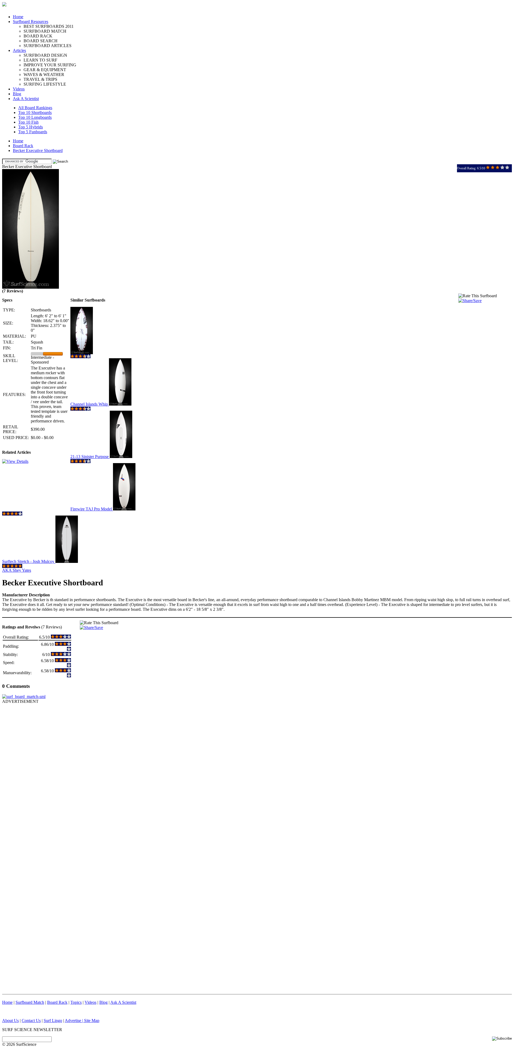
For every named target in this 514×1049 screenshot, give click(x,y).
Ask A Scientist (26, 98)
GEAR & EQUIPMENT (45, 69)
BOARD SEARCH (41, 41)
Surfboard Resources (30, 21)
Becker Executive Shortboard (38, 150)
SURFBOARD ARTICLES (47, 45)
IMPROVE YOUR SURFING (50, 65)
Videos (19, 89)
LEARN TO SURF (40, 60)
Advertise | (74, 1020)
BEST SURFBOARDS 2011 (49, 26)
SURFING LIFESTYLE (45, 84)
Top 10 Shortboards (35, 112)
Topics (76, 1002)
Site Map (91, 1020)
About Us (10, 1020)
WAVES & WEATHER (44, 74)
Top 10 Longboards (35, 117)
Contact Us (31, 1020)
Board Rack (23, 145)
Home (18, 16)
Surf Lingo (53, 1020)
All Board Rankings (35, 107)
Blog (17, 93)
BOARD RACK (38, 36)
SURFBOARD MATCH (45, 31)
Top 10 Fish (28, 122)
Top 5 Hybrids (30, 127)
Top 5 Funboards (32, 131)
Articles (19, 50)
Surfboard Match (30, 1002)
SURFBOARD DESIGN (45, 55)
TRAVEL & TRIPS (40, 79)
